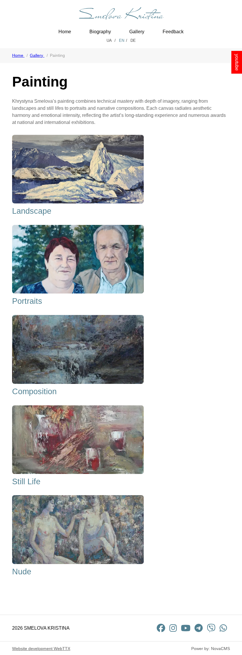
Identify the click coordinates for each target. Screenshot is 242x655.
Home (64, 31)
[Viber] (211, 628)
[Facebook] (161, 628)
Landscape (31, 210)
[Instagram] (173, 628)
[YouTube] (185, 628)
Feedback (173, 31)
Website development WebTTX (41, 648)
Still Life (26, 481)
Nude (21, 571)
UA (110, 40)
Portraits (27, 301)
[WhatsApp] (223, 628)
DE (133, 40)
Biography (100, 31)
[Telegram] (198, 628)
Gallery (136, 31)
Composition (34, 391)
